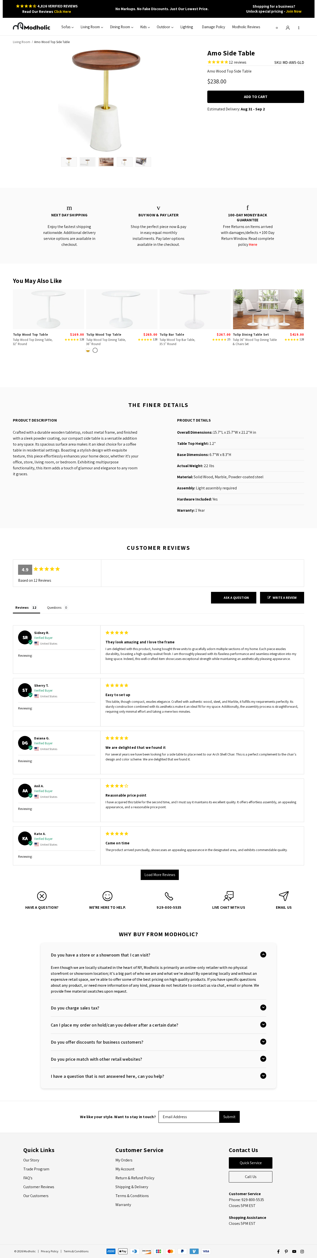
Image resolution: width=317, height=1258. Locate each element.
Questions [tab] (54, 607)
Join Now (294, 11)
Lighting (186, 27)
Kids (143, 27)
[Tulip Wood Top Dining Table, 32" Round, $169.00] (48, 309)
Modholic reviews (246, 27)
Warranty (123, 1204)
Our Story (31, 1160)
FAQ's (27, 1178)
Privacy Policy (49, 1251)
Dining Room (120, 27)
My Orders (123, 1160)
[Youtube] (294, 1252)
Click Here (62, 11)
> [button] (160, 875)
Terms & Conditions (132, 1195)
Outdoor (163, 27)
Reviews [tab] (22, 607)
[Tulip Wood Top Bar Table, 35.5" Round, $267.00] (195, 309)
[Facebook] (278, 1252)
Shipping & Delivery (131, 1186)
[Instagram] (302, 1252)
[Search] (276, 26)
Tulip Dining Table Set (251, 334)
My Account (124, 1169)
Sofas (65, 27)
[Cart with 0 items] (298, 26)
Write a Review (285, 598)
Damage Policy (213, 27)
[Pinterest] (286, 1252)
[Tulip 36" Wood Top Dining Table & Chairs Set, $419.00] (268, 309)
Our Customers (36, 1195)
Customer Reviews (38, 1186)
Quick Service (251, 1162)
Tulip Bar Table (171, 334)
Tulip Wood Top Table (30, 334)
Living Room (90, 27)
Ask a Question (236, 598)
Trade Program (36, 1169)
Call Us (251, 1176)
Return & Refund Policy (134, 1178)
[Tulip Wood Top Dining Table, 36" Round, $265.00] (122, 309)
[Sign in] (287, 26)
